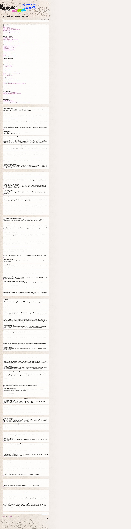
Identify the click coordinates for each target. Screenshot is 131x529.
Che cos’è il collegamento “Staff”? (8, 75)
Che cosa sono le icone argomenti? (8, 66)
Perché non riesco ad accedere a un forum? (9, 50)
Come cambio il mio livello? (7, 42)
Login (3, 19)
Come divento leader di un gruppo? (8, 72)
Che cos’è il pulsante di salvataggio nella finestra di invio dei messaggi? (13, 54)
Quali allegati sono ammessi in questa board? (9, 96)
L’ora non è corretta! (6, 38)
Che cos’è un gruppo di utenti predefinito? (9, 74)
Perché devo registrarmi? (6, 27)
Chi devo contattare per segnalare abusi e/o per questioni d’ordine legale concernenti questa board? (17, 102)
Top (3, 111)
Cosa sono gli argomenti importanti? (8, 64)
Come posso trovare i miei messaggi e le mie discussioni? (11, 89)
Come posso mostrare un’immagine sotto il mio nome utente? (11, 41)
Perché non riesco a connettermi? (7, 26)
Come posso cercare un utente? (7, 88)
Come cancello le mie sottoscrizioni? (8, 94)
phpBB (6, 517)
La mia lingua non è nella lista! (7, 40)
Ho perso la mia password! (6, 30)
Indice (4, 20)
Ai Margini (4, 516)
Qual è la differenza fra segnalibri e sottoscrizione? (10, 92)
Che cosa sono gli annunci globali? (8, 62)
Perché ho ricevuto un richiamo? (7, 52)
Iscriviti (5, 19)
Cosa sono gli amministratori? (7, 69)
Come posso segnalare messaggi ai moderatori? (9, 53)
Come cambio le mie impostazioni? (8, 37)
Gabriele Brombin (10, 516)
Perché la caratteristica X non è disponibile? (9, 101)
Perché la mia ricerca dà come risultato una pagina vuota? (11, 87)
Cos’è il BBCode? (5, 59)
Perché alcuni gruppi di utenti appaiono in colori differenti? (11, 73)
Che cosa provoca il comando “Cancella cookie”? (10, 34)
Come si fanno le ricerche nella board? (8, 86)
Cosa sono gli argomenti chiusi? (7, 65)
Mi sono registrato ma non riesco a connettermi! (9, 31)
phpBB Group (25, 491)
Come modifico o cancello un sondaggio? (9, 49)
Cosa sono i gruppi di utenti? (7, 70)
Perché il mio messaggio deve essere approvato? (9, 55)
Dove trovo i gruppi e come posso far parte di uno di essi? (11, 71)
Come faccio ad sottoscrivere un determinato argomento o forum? (12, 93)
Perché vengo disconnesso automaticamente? (9, 28)
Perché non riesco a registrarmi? (7, 33)
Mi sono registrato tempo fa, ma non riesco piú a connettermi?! (11, 32)
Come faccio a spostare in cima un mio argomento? (10, 56)
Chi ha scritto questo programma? (7, 100)
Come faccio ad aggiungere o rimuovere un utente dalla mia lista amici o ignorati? (14, 83)
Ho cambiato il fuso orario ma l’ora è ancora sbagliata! (10, 39)
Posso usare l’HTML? (6, 60)
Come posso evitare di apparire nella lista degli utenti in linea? (12, 29)
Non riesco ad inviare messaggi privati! (8, 78)
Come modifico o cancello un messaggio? (9, 46)
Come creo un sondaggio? (6, 48)
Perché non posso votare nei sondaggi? (8, 51)
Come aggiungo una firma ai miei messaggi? (9, 47)
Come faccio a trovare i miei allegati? (8, 97)
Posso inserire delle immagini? (7, 61)
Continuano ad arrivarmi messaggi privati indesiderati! (10, 79)
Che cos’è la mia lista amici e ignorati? (8, 82)
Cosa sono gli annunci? (6, 63)
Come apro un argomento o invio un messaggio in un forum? (11, 45)
